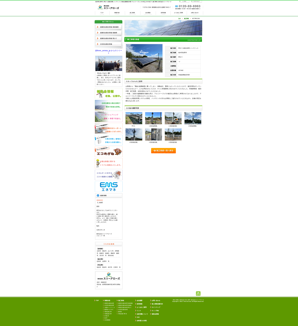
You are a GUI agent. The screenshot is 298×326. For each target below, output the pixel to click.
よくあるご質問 (142, 307)
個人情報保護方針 (157, 304)
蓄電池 (120, 311)
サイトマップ (156, 307)
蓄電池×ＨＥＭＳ (109, 309)
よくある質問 (179, 13)
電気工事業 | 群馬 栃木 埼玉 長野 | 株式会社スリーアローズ (188, 300)
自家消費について (142, 314)
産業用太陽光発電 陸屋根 (108, 32)
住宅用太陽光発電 (108, 44)
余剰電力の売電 (142, 320)
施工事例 (132, 13)
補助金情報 (155, 314)
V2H (138, 317)
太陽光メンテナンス (110, 307)
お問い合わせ (195, 13)
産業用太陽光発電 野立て (108, 38)
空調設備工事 (108, 313)
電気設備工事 (108, 311)
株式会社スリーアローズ (102, 13)
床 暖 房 (107, 315)
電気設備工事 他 (122, 313)
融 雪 (106, 318)
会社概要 (148, 13)
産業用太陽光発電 (109, 303)
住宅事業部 (107, 320)
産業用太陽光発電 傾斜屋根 (108, 27)
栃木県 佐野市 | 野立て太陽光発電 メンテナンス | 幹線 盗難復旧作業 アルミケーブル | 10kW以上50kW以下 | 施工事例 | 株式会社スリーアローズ (133, 1)
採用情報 (163, 13)
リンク (139, 310)
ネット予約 (155, 310)
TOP (179, 18)
